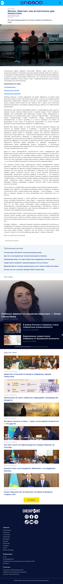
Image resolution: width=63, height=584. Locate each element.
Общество (6, 543)
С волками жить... (10, 87)
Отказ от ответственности (11, 574)
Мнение (5, 541)
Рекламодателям (8, 559)
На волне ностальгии (11, 90)
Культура (11, 9)
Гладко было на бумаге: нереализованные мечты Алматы (26, 263)
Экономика (6, 534)
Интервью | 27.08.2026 (9, 319)
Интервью (6, 539)
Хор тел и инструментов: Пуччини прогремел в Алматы (25, 256)
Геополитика (27, 330)
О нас (4, 557)
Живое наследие (8, 550)
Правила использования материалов (15, 572)
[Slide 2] (40, 347)
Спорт (5, 547)
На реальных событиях (12, 93)
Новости (26, 341)
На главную (31, 500)
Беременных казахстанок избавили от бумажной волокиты (41, 337)
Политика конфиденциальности (13, 570)
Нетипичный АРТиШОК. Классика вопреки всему (23, 252)
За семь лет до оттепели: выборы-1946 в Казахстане (24, 269)
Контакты (6, 563)
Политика (6, 532)
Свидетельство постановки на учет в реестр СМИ (19, 561)
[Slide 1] (23, 347)
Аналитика (6, 537)
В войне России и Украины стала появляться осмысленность (40, 326)
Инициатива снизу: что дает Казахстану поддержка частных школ (29, 259)
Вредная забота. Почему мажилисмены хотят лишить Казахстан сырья (31, 266)
